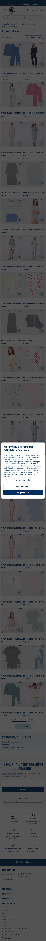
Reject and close (22, 486)
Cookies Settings (24, 480)
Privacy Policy (10, 476)
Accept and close (23, 492)
